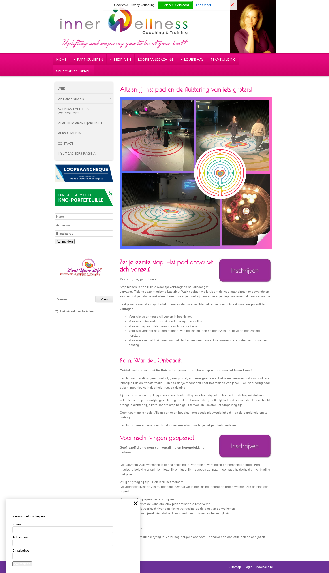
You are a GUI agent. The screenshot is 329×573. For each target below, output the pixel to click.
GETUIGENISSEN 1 (72, 98)
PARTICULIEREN (90, 59)
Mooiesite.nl (264, 567)
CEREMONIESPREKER (73, 70)
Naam (16, 524)
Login (248, 567)
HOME (61, 59)
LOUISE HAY (193, 59)
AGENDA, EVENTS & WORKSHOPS (73, 110)
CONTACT (65, 143)
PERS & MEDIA (69, 133)
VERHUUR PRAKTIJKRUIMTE (80, 123)
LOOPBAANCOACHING (155, 59)
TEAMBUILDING (223, 59)
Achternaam (21, 537)
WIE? (62, 88)
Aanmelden (65, 241)
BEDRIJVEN (122, 59)
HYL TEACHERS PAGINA (76, 153)
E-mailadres (20, 550)
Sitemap (235, 567)
